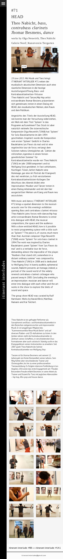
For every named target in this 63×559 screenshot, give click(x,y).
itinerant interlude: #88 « (21, 547)
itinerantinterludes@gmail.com (34, 555)
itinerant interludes (3, 279)
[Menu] (3, 3)
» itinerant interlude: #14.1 (47, 547)
